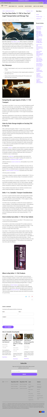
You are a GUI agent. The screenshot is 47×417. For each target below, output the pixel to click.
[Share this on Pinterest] (32, 296)
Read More (4, 357)
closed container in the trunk (12, 170)
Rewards (41, 6)
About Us (35, 6)
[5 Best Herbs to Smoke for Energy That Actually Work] (29, 336)
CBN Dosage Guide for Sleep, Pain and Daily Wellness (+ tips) (39, 54)
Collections (20, 6)
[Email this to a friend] (32, 299)
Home (10, 6)
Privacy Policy (30, 393)
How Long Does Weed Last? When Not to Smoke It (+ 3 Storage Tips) (39, 34)
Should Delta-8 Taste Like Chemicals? (39, 28)
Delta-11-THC (16, 41)
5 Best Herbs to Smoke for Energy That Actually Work (29, 342)
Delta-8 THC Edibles (14, 386)
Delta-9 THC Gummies (23, 384)
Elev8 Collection (14, 285)
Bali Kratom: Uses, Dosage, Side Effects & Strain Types (39, 59)
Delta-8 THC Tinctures (14, 388)
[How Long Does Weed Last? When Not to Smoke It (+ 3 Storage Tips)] (18, 336)
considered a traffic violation (16, 159)
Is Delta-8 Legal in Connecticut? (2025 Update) (39, 69)
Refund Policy (30, 397)
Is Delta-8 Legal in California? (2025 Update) (39, 81)
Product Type (14, 6)
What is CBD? (30, 389)
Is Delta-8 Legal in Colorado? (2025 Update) (39, 75)
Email (20, 311)
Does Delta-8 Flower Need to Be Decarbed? (39, 65)
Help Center (39, 384)
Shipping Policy (30, 399)
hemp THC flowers (15, 289)
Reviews (38, 391)
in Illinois (10, 147)
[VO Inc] (4, 5)
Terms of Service (31, 395)
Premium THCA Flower (23, 388)
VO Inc (6, 403)
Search (29, 384)
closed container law (16, 161)
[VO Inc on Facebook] (2, 2)
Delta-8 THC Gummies (14, 384)
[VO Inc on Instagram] (4, 2)
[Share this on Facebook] (29, 296)
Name (3, 311)
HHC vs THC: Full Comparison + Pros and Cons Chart (39, 47)
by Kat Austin (4, 20)
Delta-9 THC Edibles (23, 386)
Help (38, 6)
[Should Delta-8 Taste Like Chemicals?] (7, 336)
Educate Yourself (28, 6)
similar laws (11, 156)
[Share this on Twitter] (26, 296)
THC (12, 41)
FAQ (29, 391)
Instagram (38, 393)
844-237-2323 (8, 2)
